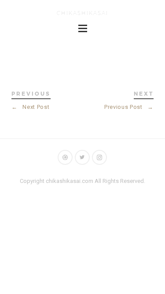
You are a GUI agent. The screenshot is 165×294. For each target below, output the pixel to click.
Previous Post (129, 107)
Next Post (30, 107)
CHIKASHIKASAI (82, 13)
